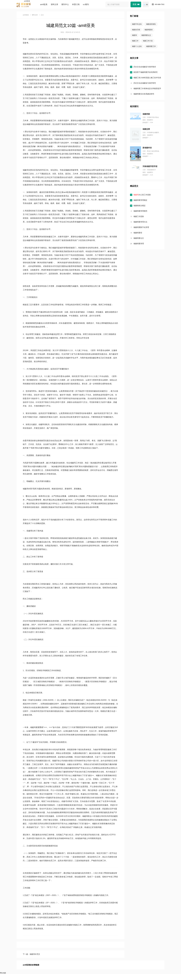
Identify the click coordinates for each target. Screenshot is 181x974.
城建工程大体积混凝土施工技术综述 (147, 78)
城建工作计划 (148, 41)
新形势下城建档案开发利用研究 (145, 72)
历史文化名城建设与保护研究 (144, 83)
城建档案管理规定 (140, 200)
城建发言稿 (136, 30)
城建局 (134, 35)
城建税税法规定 (139, 206)
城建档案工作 (151, 46)
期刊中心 (65, 4)
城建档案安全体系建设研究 (143, 94)
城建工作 (135, 41)
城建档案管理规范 (140, 211)
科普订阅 (76, 4)
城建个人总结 (137, 46)
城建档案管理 (138, 244)
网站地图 (3, 973)
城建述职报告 (151, 24)
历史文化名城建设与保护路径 (144, 67)
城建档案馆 (149, 30)
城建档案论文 (146, 35)
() (147, 4)
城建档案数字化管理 (141, 227)
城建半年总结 (137, 24)
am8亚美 (27, 1)
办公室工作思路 (142, 195)
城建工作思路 (138, 216)
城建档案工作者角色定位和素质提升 (147, 88)
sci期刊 (86, 4)
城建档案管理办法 (140, 222)
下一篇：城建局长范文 (31, 954)
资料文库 (54, 4)
